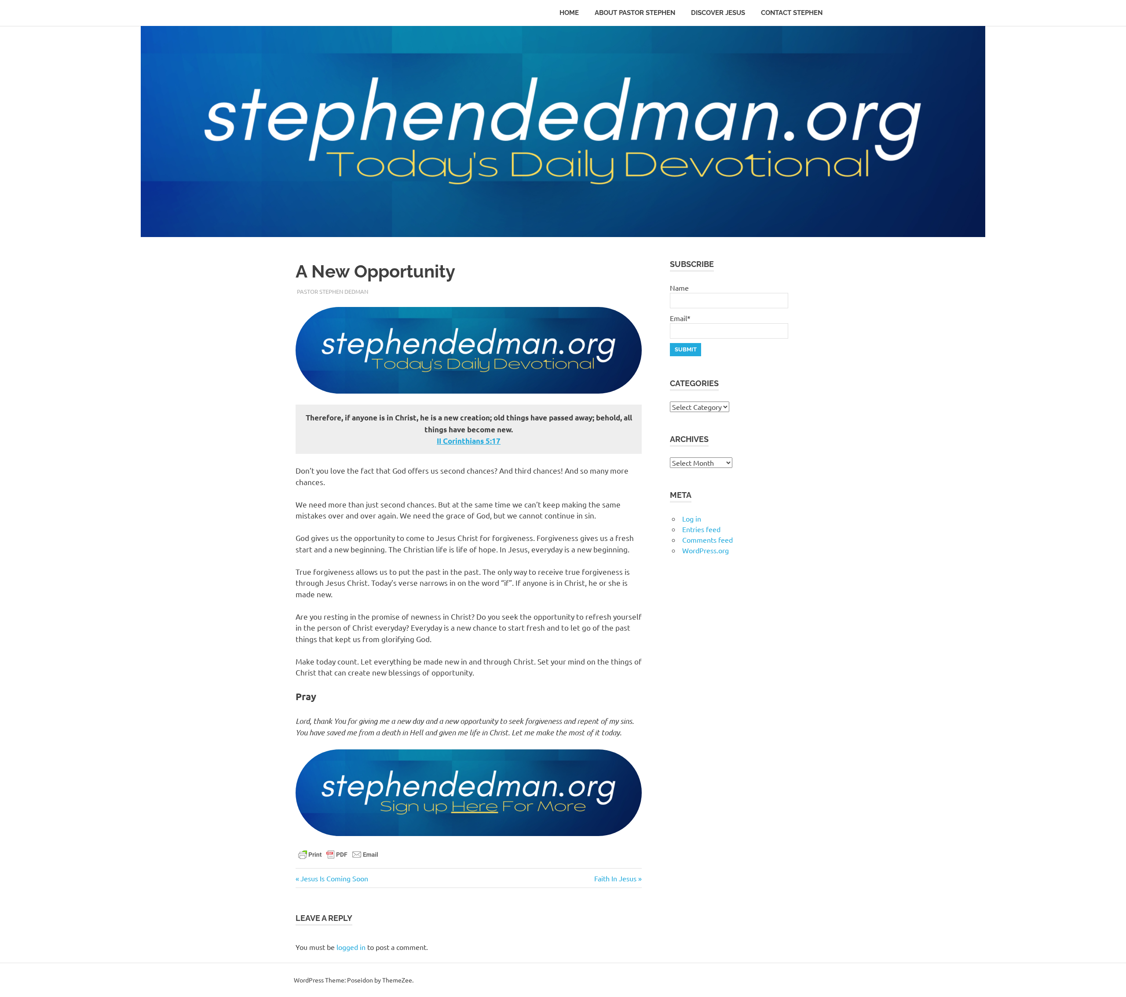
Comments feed (707, 539)
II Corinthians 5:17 (469, 441)
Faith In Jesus (615, 878)
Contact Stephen (792, 13)
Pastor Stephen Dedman (332, 291)
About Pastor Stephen (635, 13)
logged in (351, 946)
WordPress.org (705, 550)
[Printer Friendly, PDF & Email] (338, 854)
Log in (691, 518)
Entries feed (701, 529)
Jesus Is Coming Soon (334, 878)
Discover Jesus (718, 13)
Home (569, 13)
